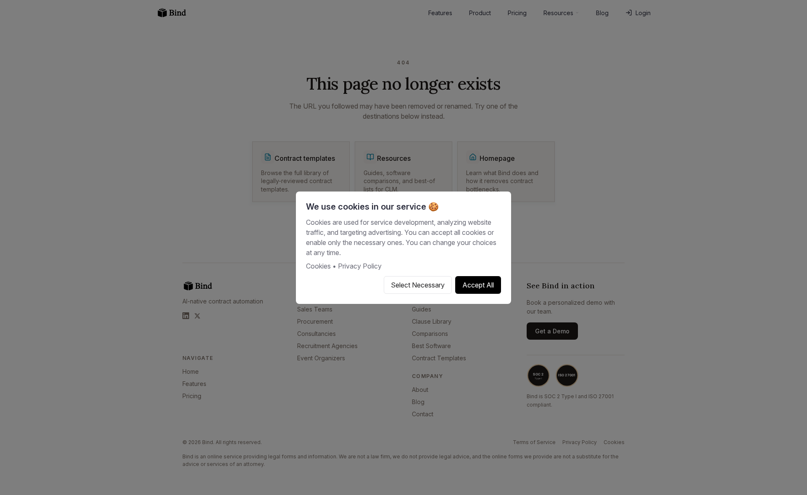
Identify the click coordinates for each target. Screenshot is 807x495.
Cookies (318, 266)
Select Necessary (418, 285)
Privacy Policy (360, 266)
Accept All (478, 285)
